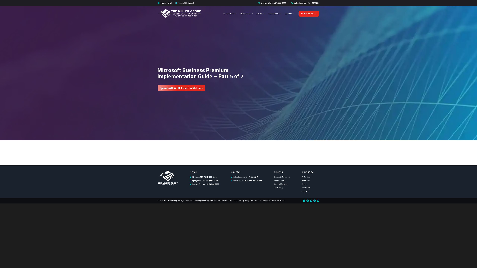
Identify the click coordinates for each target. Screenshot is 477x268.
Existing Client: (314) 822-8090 (273, 3)
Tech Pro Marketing (221, 200)
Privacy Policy (243, 200)
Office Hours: (247, 180)
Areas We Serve (278, 200)
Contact (289, 13)
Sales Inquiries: (245, 177)
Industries (245, 13)
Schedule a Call (309, 14)
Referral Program (281, 184)
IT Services (228, 13)
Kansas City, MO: (205, 184)
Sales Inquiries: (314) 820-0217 (306, 3)
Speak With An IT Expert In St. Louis (181, 88)
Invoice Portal (166, 3)
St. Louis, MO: (204, 177)
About (259, 13)
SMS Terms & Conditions (260, 200)
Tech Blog (274, 13)
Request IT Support (186, 3)
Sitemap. (233, 200)
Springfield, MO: (205, 180)
